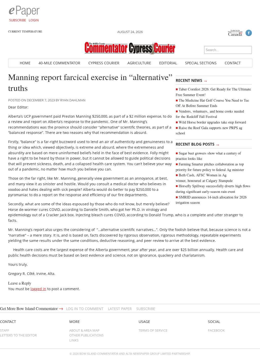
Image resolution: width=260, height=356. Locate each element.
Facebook (216, 330)
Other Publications (86, 335)
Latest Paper (120, 308)
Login (34, 20)
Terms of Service (153, 330)
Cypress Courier (103, 62)
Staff (4, 330)
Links (73, 340)
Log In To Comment (84, 308)
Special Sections (201, 62)
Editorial (168, 62)
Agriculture (139, 62)
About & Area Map (84, 330)
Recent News (192, 80)
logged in (38, 288)
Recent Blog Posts (198, 144)
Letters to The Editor (18, 335)
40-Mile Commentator (59, 62)
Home (25, 62)
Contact (233, 62)
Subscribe (17, 20)
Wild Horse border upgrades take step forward (212, 122)
